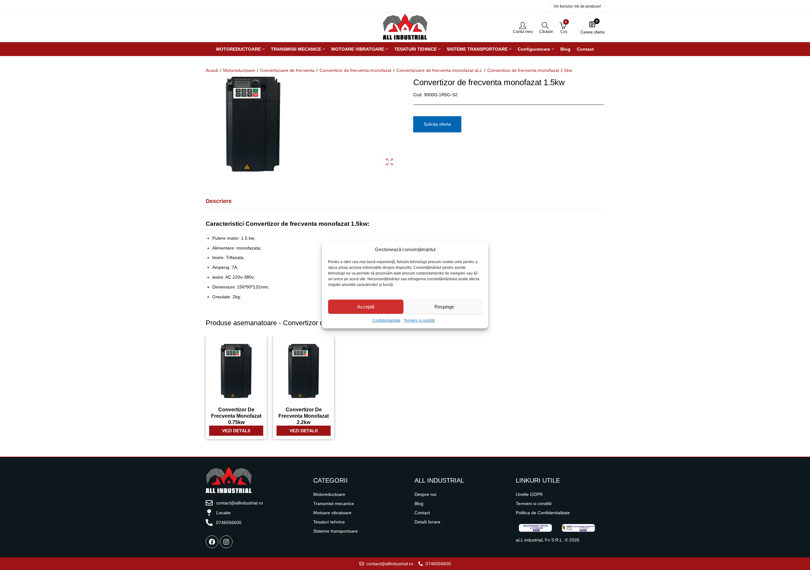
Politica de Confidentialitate (543, 512)
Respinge (444, 306)
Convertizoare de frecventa (287, 70)
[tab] (219, 201)
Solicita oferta (437, 124)
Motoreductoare (239, 70)
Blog (418, 503)
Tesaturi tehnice (329, 521)
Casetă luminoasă (389, 162)
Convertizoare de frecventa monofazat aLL (439, 70)
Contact (422, 512)
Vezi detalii (236, 430)
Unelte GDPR (529, 494)
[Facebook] (212, 541)
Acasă (212, 70)
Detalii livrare (427, 521)
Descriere (219, 201)
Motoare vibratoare (332, 512)
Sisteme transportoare (335, 531)
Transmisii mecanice (333, 503)
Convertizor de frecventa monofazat (355, 70)
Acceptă (365, 306)
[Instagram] (226, 541)
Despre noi (425, 494)
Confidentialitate (386, 320)
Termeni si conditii (419, 320)
